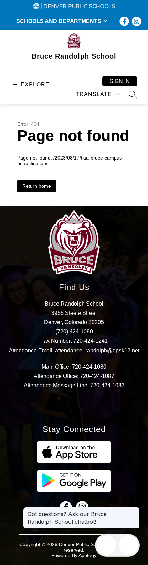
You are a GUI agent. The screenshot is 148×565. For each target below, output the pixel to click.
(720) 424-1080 (74, 332)
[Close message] (134, 510)
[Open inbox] (106, 545)
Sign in (119, 81)
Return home (36, 186)
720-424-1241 (90, 341)
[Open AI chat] (128, 545)
